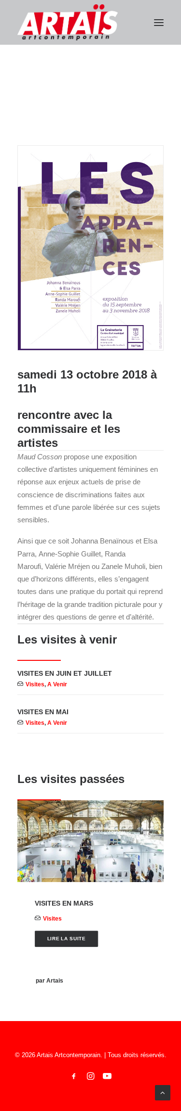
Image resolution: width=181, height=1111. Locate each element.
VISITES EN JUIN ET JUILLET (64, 673)
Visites (35, 684)
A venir (57, 684)
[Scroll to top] (162, 1092)
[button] (159, 22)
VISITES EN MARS (64, 903)
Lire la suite (66, 938)
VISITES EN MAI (43, 712)
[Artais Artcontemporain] (67, 22)
